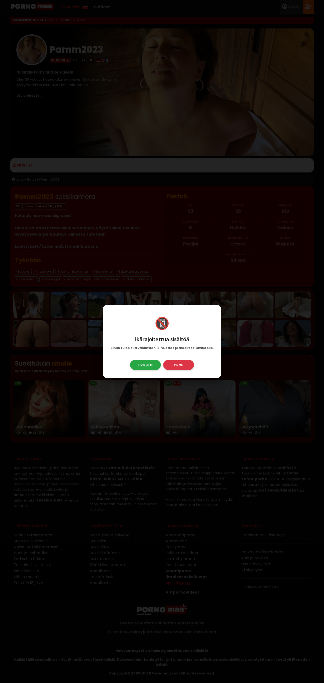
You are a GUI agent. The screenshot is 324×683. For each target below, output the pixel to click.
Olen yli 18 (145, 365)
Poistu (178, 365)
